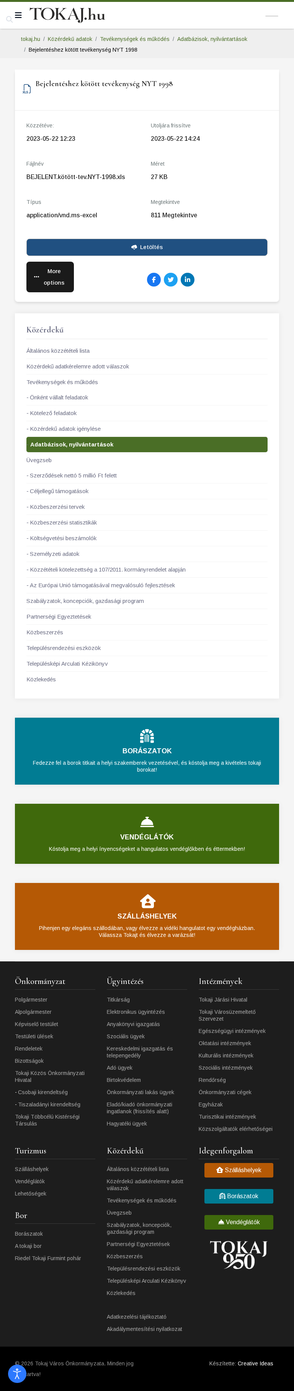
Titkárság (118, 1000)
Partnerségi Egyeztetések (58, 616)
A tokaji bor (28, 1246)
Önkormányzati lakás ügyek (140, 1092)
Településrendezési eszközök (63, 648)
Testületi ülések (34, 1036)
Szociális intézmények (226, 1068)
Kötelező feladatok (53, 413)
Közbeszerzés (44, 632)
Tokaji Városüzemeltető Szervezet (227, 1015)
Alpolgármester (33, 1012)
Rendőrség (212, 1080)
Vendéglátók (30, 1181)
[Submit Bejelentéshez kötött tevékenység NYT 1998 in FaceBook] (154, 280)
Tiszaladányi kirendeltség (49, 1104)
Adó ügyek (119, 1068)
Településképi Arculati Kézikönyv (67, 663)
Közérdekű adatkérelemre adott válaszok (77, 366)
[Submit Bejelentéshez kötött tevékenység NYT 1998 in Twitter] (171, 280)
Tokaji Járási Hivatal (223, 1000)
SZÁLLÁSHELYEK (147, 916)
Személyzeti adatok (54, 554)
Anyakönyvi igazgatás (133, 1024)
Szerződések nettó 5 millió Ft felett (73, 475)
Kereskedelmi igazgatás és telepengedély (140, 1052)
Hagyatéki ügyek (127, 1124)
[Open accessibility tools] (17, 1374)
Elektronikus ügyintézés (136, 1012)
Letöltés (151, 247)
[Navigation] (18, 15)
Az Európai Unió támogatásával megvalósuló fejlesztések (102, 585)
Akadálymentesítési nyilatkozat (144, 1329)
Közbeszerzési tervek (57, 506)
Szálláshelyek (32, 1169)
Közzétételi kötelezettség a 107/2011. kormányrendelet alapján (108, 569)
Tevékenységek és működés (62, 382)
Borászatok (29, 1234)
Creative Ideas (255, 1363)
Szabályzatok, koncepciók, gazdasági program (85, 601)
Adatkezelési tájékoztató (137, 1317)
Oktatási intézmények (225, 1043)
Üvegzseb (39, 460)
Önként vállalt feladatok (59, 397)
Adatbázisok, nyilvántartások (71, 444)
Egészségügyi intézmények (232, 1031)
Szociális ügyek (126, 1036)
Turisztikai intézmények (227, 1117)
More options (54, 277)
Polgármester (31, 1000)
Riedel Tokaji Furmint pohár (48, 1258)
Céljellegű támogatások (59, 491)
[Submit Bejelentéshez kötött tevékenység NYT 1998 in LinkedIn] (187, 280)
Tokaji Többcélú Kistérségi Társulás (47, 1120)
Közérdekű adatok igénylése (65, 428)
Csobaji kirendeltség (43, 1092)
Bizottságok (29, 1061)
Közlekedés (41, 679)
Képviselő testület (36, 1024)
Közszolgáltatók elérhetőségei (236, 1129)
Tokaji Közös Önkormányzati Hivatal (50, 1076)
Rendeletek (28, 1049)
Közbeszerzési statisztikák (63, 522)
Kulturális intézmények (226, 1055)
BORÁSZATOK (147, 751)
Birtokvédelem (124, 1080)
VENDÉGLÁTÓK (147, 837)
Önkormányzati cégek (225, 1092)
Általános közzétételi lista (58, 350)
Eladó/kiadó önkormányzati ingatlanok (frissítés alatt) (139, 1107)
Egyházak (211, 1104)
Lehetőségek (30, 1194)
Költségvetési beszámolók (63, 538)
